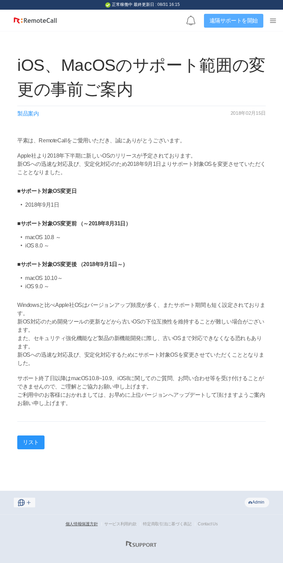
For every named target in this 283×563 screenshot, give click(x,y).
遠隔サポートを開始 (233, 21)
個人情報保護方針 (82, 524)
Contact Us (207, 524)
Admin (258, 502)
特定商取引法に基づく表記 (167, 524)
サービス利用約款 (120, 524)
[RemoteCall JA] (35, 22)
